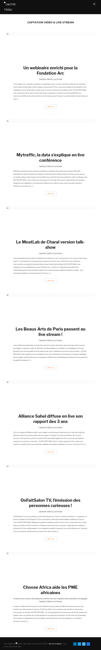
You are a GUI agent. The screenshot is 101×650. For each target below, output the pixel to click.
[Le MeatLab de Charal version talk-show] (50, 208)
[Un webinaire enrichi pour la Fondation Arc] (50, 34)
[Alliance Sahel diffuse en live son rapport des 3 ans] (50, 382)
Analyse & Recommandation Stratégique (72, 599)
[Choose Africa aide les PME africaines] (50, 554)
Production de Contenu (22, 599)
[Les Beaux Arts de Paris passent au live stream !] (50, 295)
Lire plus (50, 106)
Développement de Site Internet (43, 599)
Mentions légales (55, 644)
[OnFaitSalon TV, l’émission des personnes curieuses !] (50, 466)
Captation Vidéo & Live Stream (50, 79)
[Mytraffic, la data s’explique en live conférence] (50, 121)
